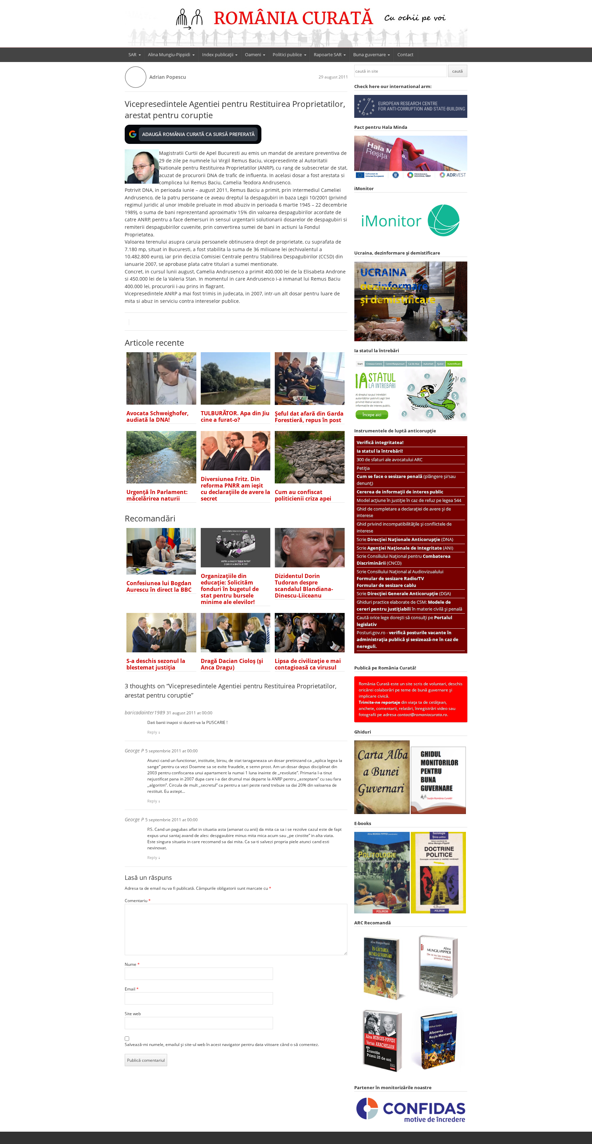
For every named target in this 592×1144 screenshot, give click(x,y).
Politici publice (287, 54)
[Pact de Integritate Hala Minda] (410, 178)
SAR (132, 54)
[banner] (296, 26)
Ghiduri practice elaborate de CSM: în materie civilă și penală (409, 605)
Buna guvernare (369, 54)
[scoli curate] (410, 116)
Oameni (253, 54)
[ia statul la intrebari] (410, 420)
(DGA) (409, 593)
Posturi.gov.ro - (407, 639)
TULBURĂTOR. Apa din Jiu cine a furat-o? (235, 416)
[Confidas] (410, 1122)
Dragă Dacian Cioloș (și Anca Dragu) (232, 664)
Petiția (363, 468)
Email (132, 989)
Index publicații (217, 54)
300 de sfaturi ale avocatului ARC (389, 459)
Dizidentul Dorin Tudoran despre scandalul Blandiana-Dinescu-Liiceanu (304, 585)
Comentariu (138, 900)
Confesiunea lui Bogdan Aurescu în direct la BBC (159, 586)
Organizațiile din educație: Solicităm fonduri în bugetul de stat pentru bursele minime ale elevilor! (230, 589)
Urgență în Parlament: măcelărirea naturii (157, 495)
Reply (152, 732)
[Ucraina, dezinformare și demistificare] (410, 242)
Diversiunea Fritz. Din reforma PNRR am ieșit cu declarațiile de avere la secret (235, 488)
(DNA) (410, 539)
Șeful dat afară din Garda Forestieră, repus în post (309, 417)
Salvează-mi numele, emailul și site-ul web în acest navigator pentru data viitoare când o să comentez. (222, 1044)
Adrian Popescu (167, 77)
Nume (132, 964)
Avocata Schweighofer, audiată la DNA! (157, 416)
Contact (405, 54)
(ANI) (410, 548)
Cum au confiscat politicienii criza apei (303, 495)
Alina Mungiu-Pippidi (169, 54)
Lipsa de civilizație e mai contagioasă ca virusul (308, 664)
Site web (133, 1014)
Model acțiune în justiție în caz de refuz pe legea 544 (409, 500)
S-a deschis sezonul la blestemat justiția (155, 664)
